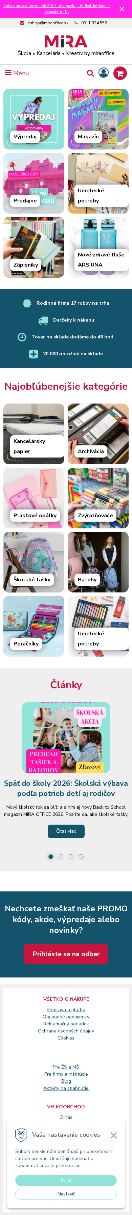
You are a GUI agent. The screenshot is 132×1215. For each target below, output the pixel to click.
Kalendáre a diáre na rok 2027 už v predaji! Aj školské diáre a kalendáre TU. (56, 8)
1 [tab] (50, 856)
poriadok (79, 1024)
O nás (66, 1117)
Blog (66, 1081)
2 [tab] (61, 856)
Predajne (25, 200)
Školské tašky (32, 579)
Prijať (66, 1180)
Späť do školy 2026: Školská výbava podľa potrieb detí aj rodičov (66, 788)
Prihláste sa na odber (66, 954)
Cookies (66, 1038)
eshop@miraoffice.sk (48, 23)
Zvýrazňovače (95, 515)
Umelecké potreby (91, 195)
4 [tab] (81, 856)
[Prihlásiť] (103, 73)
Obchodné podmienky (66, 1017)
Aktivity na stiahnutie (66, 1088)
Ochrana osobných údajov (66, 1031)
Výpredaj (25, 136)
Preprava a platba (66, 1009)
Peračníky (26, 643)
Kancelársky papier (29, 446)
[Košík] (120, 73)
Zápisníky (26, 265)
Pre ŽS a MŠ (66, 1067)
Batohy (87, 579)
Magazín (88, 136)
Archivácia (91, 451)
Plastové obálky (35, 515)
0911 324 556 (94, 23)
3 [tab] (71, 856)
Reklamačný (56, 1024)
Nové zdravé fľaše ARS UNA (101, 260)
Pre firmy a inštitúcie (66, 1074)
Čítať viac (66, 831)
